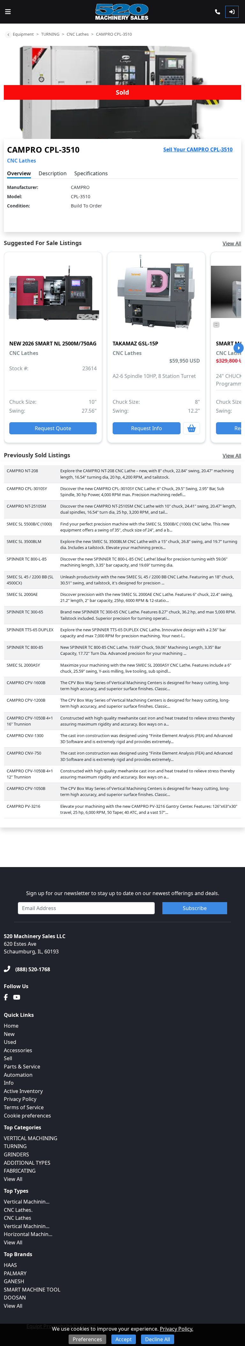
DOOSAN (15, 1297)
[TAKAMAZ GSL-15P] (156, 296)
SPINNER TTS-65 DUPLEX (30, 630)
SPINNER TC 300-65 (25, 612)
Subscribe (195, 908)
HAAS (10, 1265)
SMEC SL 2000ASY (23, 665)
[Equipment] (8, 34)
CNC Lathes (78, 34)
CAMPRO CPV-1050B (26, 788)
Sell (8, 1058)
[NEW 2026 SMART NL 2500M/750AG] (53, 296)
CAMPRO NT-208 (22, 471)
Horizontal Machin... (28, 1234)
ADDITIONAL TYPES (27, 1162)
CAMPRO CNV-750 (24, 753)
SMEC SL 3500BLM (24, 541)
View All (232, 243)
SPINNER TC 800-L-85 (27, 559)
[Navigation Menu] (8, 11)
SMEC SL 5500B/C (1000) (29, 524)
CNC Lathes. (18, 1209)
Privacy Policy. (176, 1328)
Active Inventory (23, 1091)
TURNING (50, 34)
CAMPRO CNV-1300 (25, 735)
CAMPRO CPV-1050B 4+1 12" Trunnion (30, 774)
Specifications (91, 173)
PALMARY (15, 1273)
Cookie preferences (27, 1115)
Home (11, 1025)
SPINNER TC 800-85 (25, 647)
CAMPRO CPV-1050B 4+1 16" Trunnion (30, 721)
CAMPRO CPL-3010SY (27, 488)
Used (10, 1042)
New (9, 1034)
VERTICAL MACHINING (30, 1138)
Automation (18, 1074)
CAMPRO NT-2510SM (26, 506)
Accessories (18, 1050)
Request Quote (53, 428)
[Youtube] (16, 997)
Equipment (23, 34)
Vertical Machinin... (26, 1201)
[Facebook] (6, 997)
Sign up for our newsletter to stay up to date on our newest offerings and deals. (122, 893)
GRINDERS (16, 1154)
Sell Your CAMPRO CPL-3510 (198, 149)
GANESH (14, 1281)
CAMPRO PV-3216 (23, 806)
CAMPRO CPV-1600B (26, 682)
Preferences (87, 1339)
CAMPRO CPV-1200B (26, 700)
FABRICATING (20, 1170)
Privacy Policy (20, 1099)
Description (53, 173)
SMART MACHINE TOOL (32, 1289)
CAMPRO (80, 187)
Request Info (146, 428)
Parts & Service (22, 1066)
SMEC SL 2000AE (22, 594)
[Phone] (217, 11)
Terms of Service (24, 1107)
